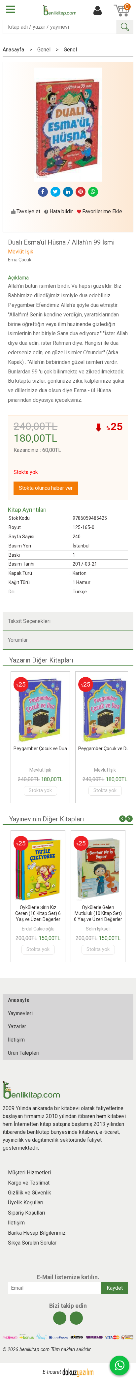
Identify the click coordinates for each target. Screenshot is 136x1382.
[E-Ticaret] (77, 1372)
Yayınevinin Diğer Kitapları (46, 819)
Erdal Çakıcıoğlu (38, 928)
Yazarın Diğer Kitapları (41, 660)
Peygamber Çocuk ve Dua (40, 748)
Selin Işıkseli (98, 928)
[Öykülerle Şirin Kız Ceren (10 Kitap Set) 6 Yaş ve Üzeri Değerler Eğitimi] (38, 840)
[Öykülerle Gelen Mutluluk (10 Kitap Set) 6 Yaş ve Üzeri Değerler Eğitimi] (98, 840)
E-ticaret (52, 1372)
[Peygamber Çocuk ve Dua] (40, 681)
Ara (125, 27)
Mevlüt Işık (40, 770)
